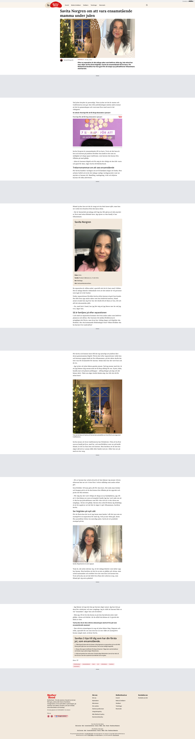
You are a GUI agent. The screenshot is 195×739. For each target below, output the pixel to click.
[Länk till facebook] (48, 716)
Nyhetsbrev (95, 701)
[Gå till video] (120, 117)
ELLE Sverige (80, 730)
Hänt (83, 725)
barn (93, 664)
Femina (96, 725)
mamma (111, 664)
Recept (107, 725)
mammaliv (81, 60)
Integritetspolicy (97, 711)
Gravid (67, 5)
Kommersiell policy (97, 717)
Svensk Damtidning (89, 725)
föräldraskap (77, 664)
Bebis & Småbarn (76, 5)
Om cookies (95, 706)
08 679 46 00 (116, 735)
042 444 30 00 (90, 734)
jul (98, 664)
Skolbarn (85, 5)
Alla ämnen (95, 703)
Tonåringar (94, 5)
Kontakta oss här (143, 698)
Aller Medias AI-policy (98, 714)
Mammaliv (102, 5)
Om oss (94, 698)
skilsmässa (104, 664)
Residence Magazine (115, 725)
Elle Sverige (78, 725)
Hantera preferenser (98, 709)
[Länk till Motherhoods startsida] (56, 5)
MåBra (100, 725)
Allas (104, 725)
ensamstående (86, 664)
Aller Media (90, 735)
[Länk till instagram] (52, 716)
